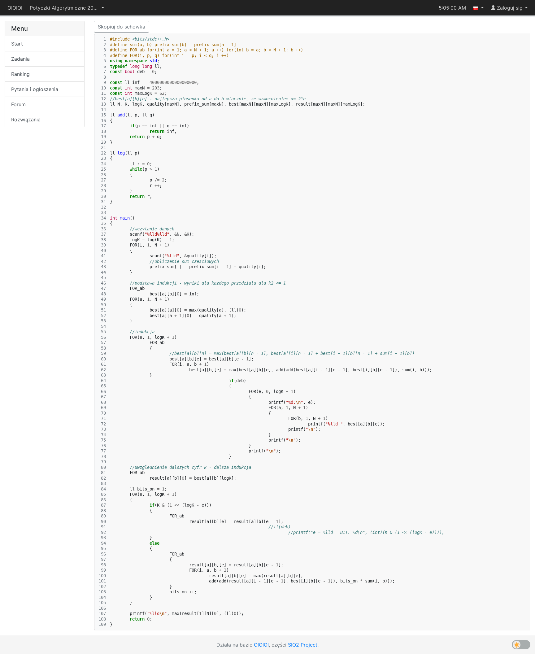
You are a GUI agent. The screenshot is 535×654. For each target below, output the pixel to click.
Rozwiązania (26, 119)
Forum (18, 104)
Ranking (20, 74)
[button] (67, 7)
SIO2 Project (302, 645)
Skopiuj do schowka (121, 27)
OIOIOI (14, 8)
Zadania (20, 59)
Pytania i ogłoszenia (34, 89)
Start (17, 44)
